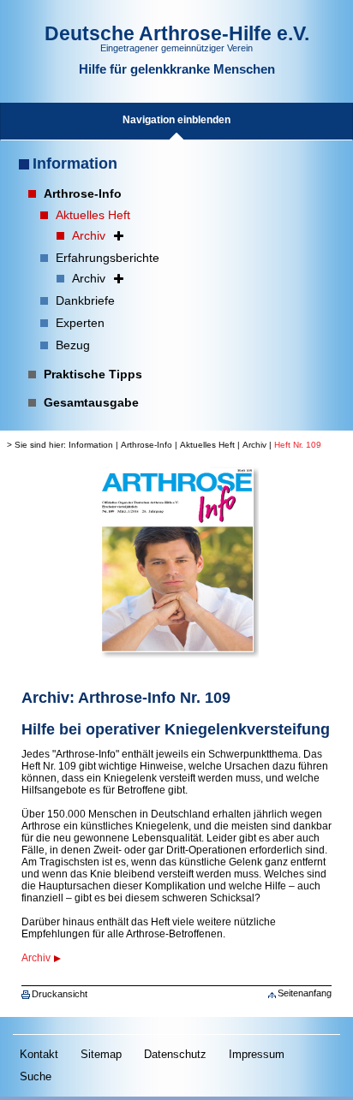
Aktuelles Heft (207, 444)
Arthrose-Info (146, 444)
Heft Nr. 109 (297, 444)
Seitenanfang (305, 993)
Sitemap (101, 1054)
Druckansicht (59, 994)
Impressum (256, 1054)
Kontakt (39, 1054)
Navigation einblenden (176, 120)
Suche (35, 1076)
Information (75, 163)
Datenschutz (175, 1054)
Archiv (254, 444)
